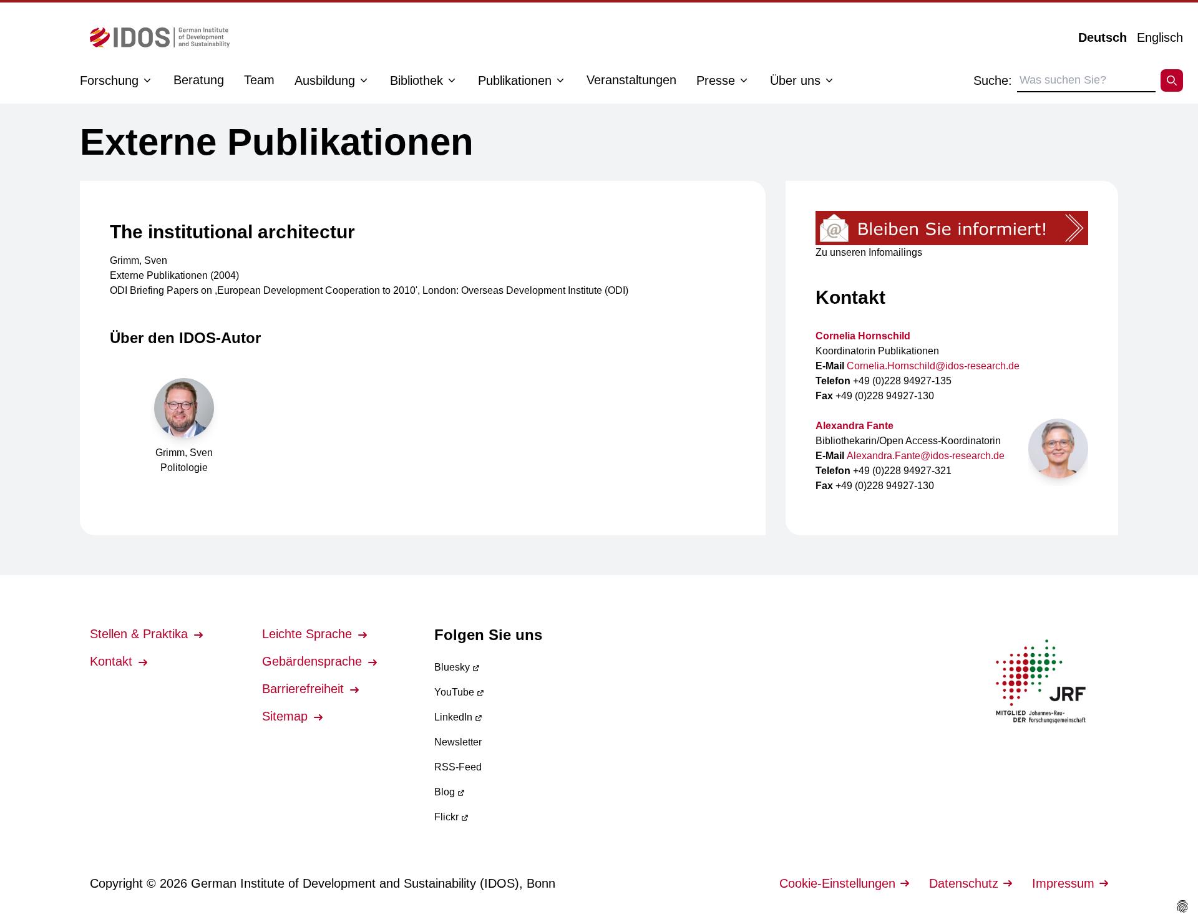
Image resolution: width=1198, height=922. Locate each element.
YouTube (455, 692)
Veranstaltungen (631, 80)
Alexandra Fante (855, 425)
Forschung (109, 80)
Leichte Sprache (309, 634)
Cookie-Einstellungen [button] (837, 883)
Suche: (992, 80)
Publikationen (515, 80)
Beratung (198, 80)
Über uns (795, 80)
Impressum (1063, 883)
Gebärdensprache (314, 661)
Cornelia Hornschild (863, 336)
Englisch (1160, 37)
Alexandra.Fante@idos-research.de (926, 455)
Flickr (447, 817)
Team (259, 80)
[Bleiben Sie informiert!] (952, 228)
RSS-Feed (458, 767)
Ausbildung (325, 80)
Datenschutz (963, 883)
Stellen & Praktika (141, 634)
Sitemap (286, 716)
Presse (715, 80)
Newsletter (458, 742)
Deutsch (1102, 37)
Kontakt (113, 661)
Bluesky (453, 667)
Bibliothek (416, 80)
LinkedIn (454, 717)
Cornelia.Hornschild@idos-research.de (933, 366)
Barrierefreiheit (305, 689)
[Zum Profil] (1058, 448)
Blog (445, 792)
